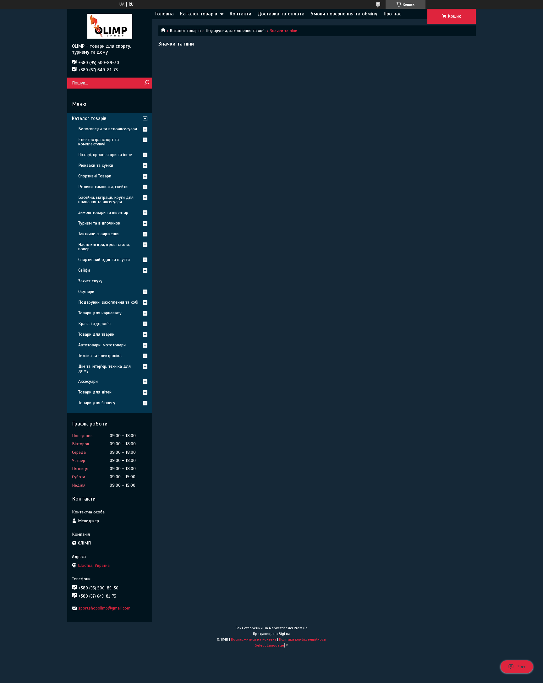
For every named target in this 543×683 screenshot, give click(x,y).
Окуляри (86, 291)
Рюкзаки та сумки (95, 165)
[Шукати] (146, 83)
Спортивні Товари (94, 176)
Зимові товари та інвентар (103, 212)
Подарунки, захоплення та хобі (236, 30)
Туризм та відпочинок (99, 223)
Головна (164, 14)
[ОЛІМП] (109, 26)
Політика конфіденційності (302, 639)
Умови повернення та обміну (344, 14)
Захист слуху (90, 281)
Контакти (240, 14)
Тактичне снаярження (98, 233)
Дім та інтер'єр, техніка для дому (104, 368)
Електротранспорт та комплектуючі (98, 142)
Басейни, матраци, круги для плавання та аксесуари (106, 199)
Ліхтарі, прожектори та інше (105, 154)
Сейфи (84, 270)
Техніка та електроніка (100, 355)
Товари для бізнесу (96, 402)
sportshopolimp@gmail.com (104, 608)
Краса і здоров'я (94, 323)
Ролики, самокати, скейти (103, 186)
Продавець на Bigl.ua (271, 634)
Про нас (392, 14)
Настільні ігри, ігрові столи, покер (104, 247)
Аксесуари (88, 381)
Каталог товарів (198, 14)
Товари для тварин (96, 334)
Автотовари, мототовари (102, 345)
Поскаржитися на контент (253, 639)
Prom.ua (301, 628)
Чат (521, 666)
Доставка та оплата (281, 14)
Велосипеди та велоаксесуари (107, 129)
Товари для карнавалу (100, 313)
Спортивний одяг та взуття (104, 259)
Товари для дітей (95, 392)
